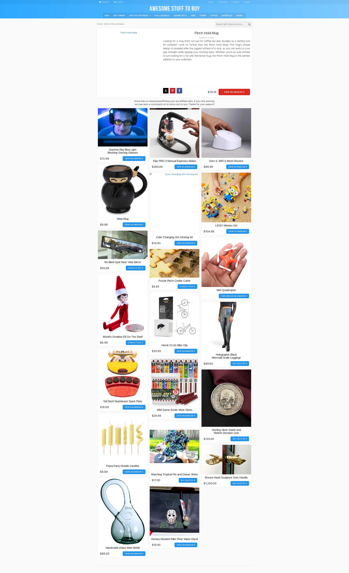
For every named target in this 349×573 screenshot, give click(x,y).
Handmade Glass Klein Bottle (123, 547)
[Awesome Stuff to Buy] (174, 8)
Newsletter (223, 2)
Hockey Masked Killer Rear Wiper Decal (174, 539)
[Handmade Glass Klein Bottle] (123, 511)
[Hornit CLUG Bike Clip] (174, 317)
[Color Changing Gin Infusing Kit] (180, 203)
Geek (193, 15)
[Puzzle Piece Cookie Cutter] (174, 263)
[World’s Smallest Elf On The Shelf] (123, 304)
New (107, 15)
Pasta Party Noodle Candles (122, 465)
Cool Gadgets (162, 15)
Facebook (105, 2)
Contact (236, 2)
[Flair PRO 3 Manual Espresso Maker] (174, 133)
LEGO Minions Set (226, 225)
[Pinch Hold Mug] (127, 64)
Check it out (135, 268)
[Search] (249, 24)
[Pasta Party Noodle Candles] (123, 438)
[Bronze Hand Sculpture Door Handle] (226, 459)
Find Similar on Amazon (233, 296)
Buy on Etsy (239, 363)
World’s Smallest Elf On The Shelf (122, 336)
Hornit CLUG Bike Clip (175, 345)
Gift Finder (119, 15)
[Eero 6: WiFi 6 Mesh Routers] (226, 133)
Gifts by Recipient (139, 15)
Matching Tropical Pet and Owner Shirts (174, 474)
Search (211, 2)
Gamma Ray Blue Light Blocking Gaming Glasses (123, 151)
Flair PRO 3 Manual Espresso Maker (174, 160)
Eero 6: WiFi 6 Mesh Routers (226, 160)
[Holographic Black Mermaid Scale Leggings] (226, 326)
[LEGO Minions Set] (226, 197)
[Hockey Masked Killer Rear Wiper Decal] (174, 511)
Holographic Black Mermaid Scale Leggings (226, 356)
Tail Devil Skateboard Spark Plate (122, 401)
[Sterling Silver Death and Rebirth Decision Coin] (226, 398)
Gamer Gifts (180, 15)
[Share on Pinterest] (172, 90)
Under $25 (226, 15)
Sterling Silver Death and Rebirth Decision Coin (226, 431)
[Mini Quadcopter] (226, 262)
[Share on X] (166, 90)
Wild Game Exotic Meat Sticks (174, 409)
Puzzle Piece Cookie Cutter (174, 280)
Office (213, 15)
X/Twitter (119, 2)
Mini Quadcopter (226, 290)
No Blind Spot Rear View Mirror (122, 262)
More (239, 15)
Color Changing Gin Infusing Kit (174, 237)
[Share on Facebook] (179, 90)
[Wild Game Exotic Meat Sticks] (174, 382)
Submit (247, 2)
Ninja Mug (123, 218)
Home (99, 24)
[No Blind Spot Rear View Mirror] (123, 245)
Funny (203, 15)
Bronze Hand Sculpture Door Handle (226, 477)
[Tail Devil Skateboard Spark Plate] (123, 373)
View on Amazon (233, 92)
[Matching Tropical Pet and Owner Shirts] (174, 446)
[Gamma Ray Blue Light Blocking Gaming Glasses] (123, 127)
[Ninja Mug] (123, 190)
